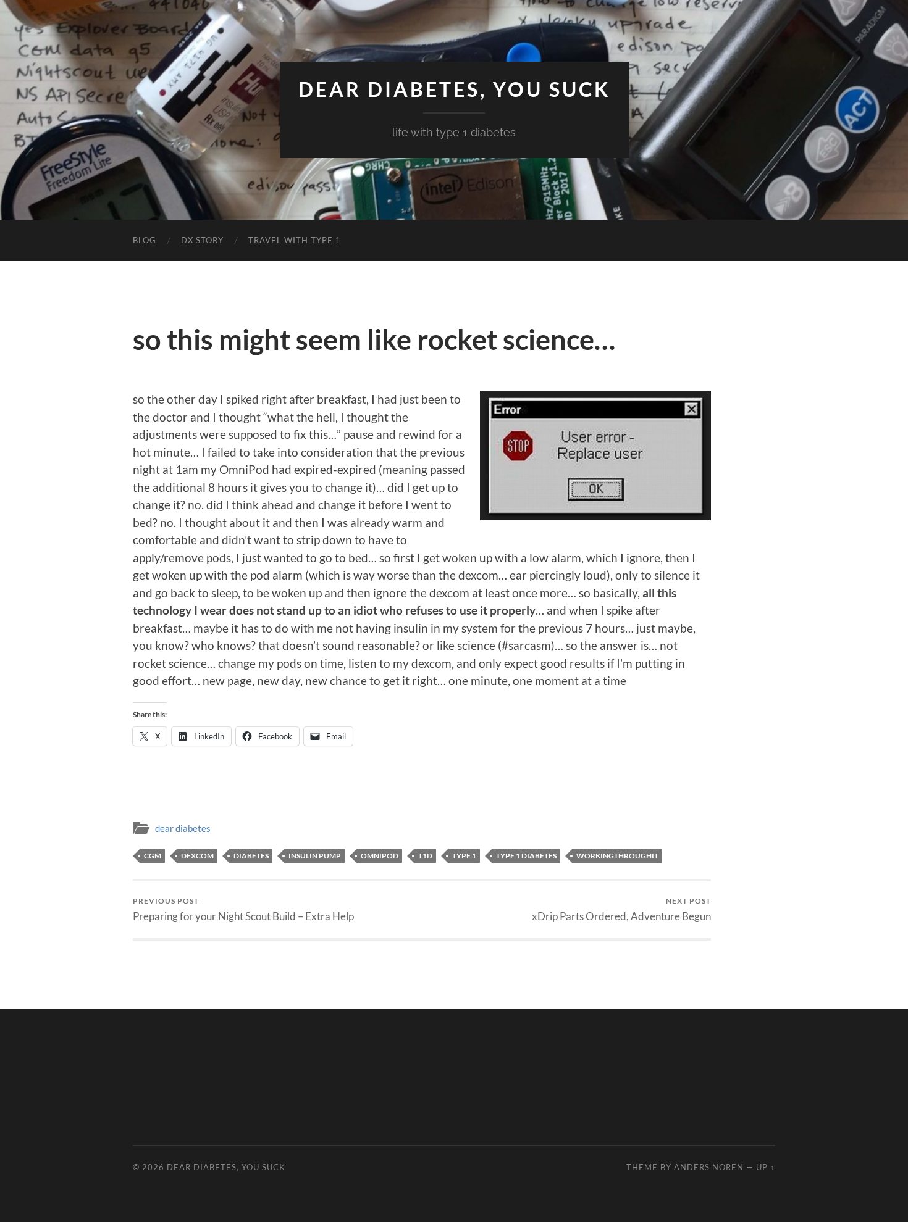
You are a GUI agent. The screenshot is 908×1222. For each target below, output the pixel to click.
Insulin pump (314, 855)
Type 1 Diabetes (526, 855)
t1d (425, 855)
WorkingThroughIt (617, 855)
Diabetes (251, 855)
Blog (144, 240)
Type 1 (464, 855)
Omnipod (379, 855)
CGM (152, 855)
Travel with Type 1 (294, 240)
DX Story (202, 240)
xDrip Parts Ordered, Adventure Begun (621, 909)
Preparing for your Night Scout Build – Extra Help (243, 909)
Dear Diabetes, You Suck (454, 89)
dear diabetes (183, 828)
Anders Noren (709, 1167)
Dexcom (197, 855)
